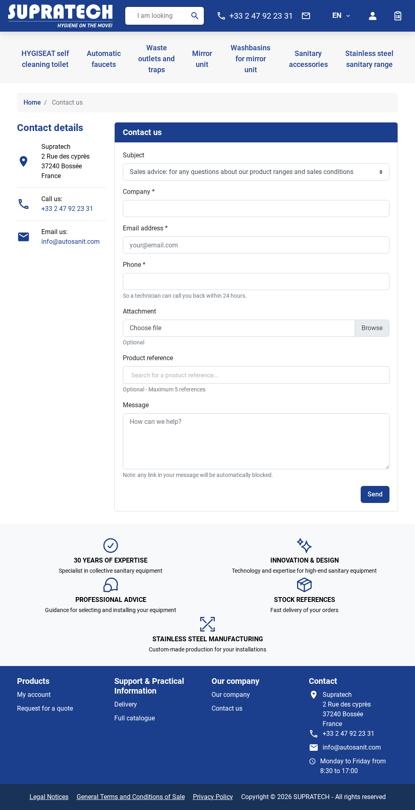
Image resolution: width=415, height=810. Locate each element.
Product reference (148, 358)
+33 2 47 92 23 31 (67, 209)
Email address (145, 228)
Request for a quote (45, 708)
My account (34, 694)
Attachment (139, 311)
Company (139, 192)
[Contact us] (306, 16)
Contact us (227, 708)
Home (32, 102)
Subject (133, 155)
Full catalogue (134, 718)
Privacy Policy (213, 797)
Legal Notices (49, 797)
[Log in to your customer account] (373, 16)
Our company (231, 694)
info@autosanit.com (70, 241)
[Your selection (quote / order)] (398, 16)
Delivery (125, 704)
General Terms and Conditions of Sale (131, 797)
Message (136, 405)
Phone (134, 265)
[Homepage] (60, 16)
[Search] (195, 15)
